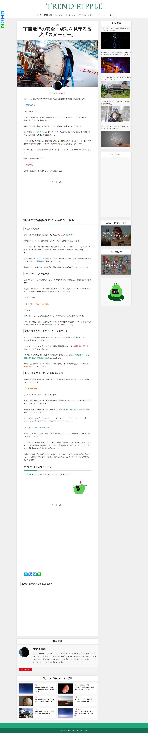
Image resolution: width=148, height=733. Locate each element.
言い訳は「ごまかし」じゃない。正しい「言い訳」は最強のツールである (116, 236)
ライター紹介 (70, 15)
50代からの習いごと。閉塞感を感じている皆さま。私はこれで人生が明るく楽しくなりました (116, 54)
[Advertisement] (57, 198)
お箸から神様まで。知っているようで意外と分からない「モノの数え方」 (116, 264)
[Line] (2, 26)
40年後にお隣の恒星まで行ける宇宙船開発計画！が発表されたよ (44, 689)
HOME (38, 15)
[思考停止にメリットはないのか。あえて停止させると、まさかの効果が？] (115, 139)
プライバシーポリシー (86, 15)
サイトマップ (102, 15)
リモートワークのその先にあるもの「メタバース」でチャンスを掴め (116, 29)
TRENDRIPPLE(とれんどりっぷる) (78, 730)
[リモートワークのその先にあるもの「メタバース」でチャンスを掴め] (115, 40)
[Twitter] (2, 21)
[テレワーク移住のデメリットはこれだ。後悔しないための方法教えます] (115, 89)
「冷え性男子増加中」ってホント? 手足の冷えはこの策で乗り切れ (116, 103)
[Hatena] (2, 12)
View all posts (25, 670)
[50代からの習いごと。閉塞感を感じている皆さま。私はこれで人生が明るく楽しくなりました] (115, 65)
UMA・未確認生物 (80, 685)
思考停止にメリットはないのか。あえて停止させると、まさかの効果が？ (116, 127)
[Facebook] (2, 17)
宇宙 (57, 25)
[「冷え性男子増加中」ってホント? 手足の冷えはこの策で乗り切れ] (115, 114)
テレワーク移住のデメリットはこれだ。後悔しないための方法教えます (116, 78)
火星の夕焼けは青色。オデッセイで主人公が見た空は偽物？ (84, 713)
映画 (79, 709)
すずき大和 (61, 93)
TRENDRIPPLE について (53, 15)
